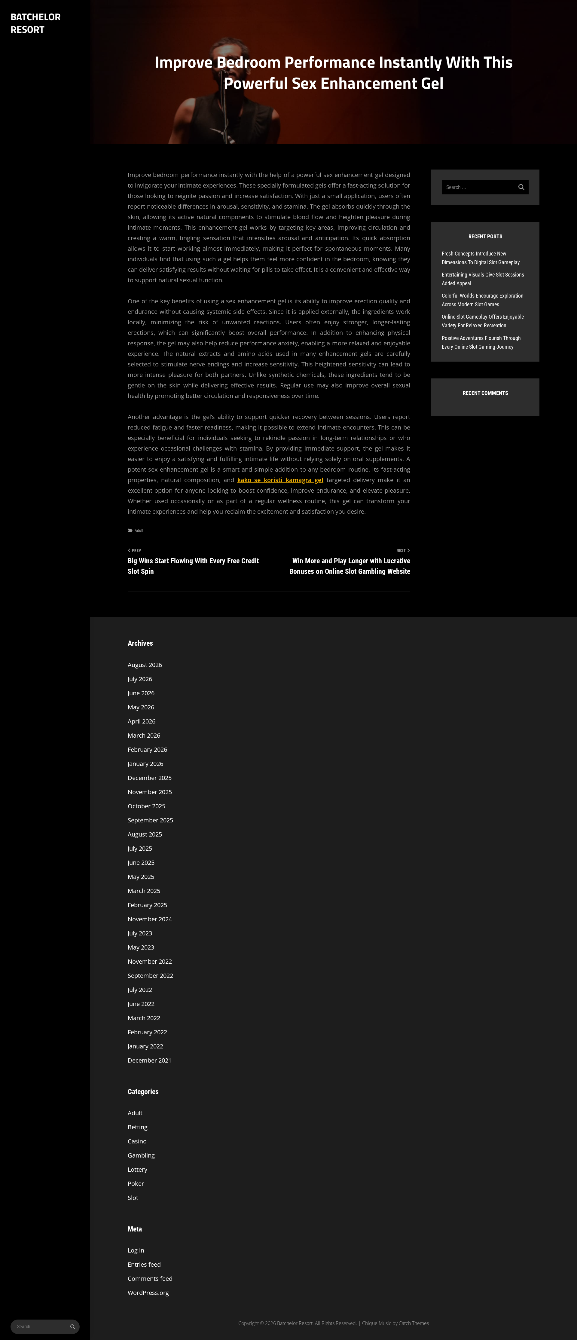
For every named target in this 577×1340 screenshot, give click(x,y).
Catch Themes (414, 1323)
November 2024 (150, 919)
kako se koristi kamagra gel (280, 480)
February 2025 (147, 905)
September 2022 (150, 975)
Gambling (141, 1155)
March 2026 (144, 735)
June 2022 (141, 1004)
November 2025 (150, 792)
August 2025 (145, 834)
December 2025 (150, 778)
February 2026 (147, 749)
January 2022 (145, 1046)
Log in (136, 1250)
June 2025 (141, 862)
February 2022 (147, 1032)
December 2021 (150, 1060)
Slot (133, 1198)
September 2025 (150, 820)
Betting (138, 1127)
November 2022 (150, 961)
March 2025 (144, 891)
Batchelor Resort (36, 22)
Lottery (137, 1169)
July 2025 (140, 848)
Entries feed (144, 1264)
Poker (136, 1183)
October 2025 (146, 806)
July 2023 (140, 933)
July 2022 (140, 990)
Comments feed (150, 1278)
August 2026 (145, 665)
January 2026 (145, 764)
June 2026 (141, 693)
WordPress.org (148, 1293)
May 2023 (141, 947)
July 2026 (140, 679)
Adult (139, 530)
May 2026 (141, 707)
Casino (137, 1141)
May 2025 (141, 877)
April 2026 (141, 721)
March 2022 (144, 1018)
